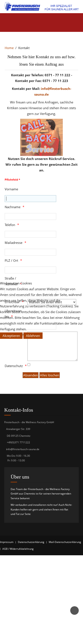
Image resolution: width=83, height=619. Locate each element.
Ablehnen (33, 336)
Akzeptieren (11, 336)
